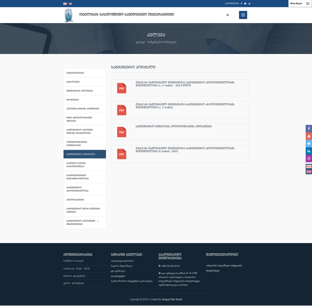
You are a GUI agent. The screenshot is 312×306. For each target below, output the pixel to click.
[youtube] (309, 136)
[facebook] (308, 129)
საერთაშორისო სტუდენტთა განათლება (131, 281)
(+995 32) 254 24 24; (170, 266)
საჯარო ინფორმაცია (122, 266)
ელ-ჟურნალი (118, 271)
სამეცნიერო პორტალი (162, 42)
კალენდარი (232, 3)
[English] (71, 3)
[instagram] (309, 158)
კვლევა (140, 42)
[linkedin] (309, 151)
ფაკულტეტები (118, 276)
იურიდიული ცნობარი (122, 260)
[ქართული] (66, 3)
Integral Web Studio (172, 299)
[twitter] (309, 144)
